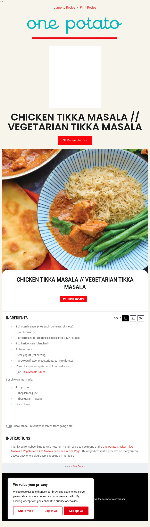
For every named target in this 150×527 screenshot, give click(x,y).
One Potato (79, 466)
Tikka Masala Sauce (33, 372)
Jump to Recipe (64, 7)
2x (133, 318)
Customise (25, 511)
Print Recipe (88, 7)
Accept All (76, 511)
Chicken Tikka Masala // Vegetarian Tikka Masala (75, 122)
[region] (51, 498)
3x (140, 318)
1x (125, 318)
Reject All (51, 511)
